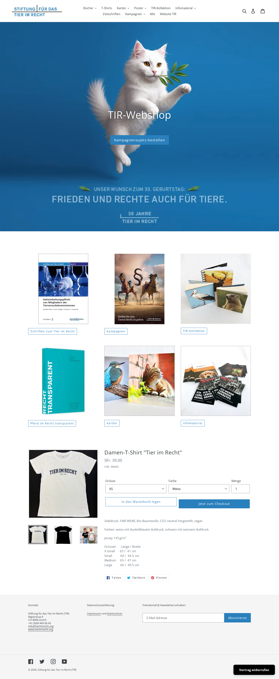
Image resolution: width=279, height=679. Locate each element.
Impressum (94, 613)
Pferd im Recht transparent (52, 423)
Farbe (172, 481)
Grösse (110, 481)
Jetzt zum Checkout (214, 504)
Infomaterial (192, 423)
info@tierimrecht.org (41, 626)
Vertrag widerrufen (254, 670)
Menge (236, 481)
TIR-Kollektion (194, 331)
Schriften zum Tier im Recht (52, 331)
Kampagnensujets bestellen (139, 140)
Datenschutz (114, 613)
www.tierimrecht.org (40, 629)
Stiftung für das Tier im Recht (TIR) (57, 669)
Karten (112, 423)
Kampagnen (116, 331)
